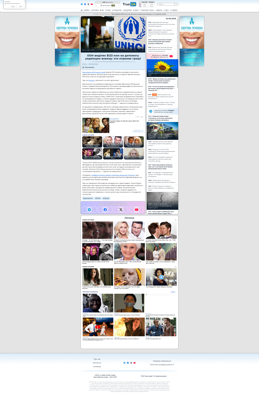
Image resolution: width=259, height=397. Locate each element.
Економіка (105, 14)
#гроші (106, 198)
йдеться (91, 80)
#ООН (97, 198)
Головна (96, 14)
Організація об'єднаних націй (93, 72)
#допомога (88, 198)
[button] (96, 5)
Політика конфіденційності (162, 365)
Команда (97, 366)
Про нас (97, 359)
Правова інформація (162, 361)
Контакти (97, 363)
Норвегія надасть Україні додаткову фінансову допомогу (114, 175)
